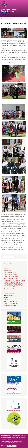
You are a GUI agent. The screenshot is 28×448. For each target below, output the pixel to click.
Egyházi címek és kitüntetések (12, 287)
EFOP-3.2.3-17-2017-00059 (11, 303)
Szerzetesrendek (8, 291)
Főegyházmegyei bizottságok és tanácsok (14, 280)
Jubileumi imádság (9, 293)
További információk (14, 443)
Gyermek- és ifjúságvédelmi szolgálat (13, 282)
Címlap (2, 19)
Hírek (5, 266)
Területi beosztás (8, 295)
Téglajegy (6, 297)
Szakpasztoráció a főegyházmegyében (13, 285)
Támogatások (7, 264)
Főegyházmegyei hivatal (10, 272)
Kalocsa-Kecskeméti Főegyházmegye (9, 10)
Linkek (6, 299)
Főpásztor (6, 268)
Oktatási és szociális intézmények (12, 289)
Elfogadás (3, 446)
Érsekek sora (7, 270)
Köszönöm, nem (11, 445)
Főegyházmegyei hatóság (10, 274)
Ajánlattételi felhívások (10, 305)
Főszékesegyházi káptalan (10, 278)
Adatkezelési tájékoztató (10, 301)
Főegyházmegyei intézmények (11, 276)
